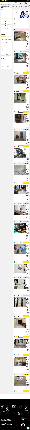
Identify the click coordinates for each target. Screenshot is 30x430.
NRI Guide (25, 409)
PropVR (7, 408)
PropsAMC (7, 409)
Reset (11, 9)
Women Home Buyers (26, 410)
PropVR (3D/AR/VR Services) (14, 407)
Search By (16, 3)
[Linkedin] (22, 425)
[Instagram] (25, 425)
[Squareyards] (2, 1)
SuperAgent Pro (13, 412)
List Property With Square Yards (15, 403)
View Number (20, 51)
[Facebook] (21, 425)
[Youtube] (24, 425)
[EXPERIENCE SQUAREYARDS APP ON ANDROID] (23, 419)
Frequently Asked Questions (2, 406)
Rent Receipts (19, 409)
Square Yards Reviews (3, 407)
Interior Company (8, 406)
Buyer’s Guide (25, 406)
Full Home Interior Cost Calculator (20, 413)
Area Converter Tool (20, 414)
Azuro (7, 407)
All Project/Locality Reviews (20, 407)
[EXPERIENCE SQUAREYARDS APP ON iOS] (23, 421)
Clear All (15, 26)
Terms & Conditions (3, 411)
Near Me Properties (25, 3)
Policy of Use (2, 412)
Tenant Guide (25, 408)
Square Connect (14, 404)
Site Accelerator (13, 406)
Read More (2, 7)
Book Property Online (8, 410)
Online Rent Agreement (20, 408)
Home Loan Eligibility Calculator (20, 411)
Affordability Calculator (20, 405)
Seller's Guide (25, 407)
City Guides (25, 405)
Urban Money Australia (8, 405)
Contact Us (2, 408)
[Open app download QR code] (29, 5)
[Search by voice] (10, 12)
